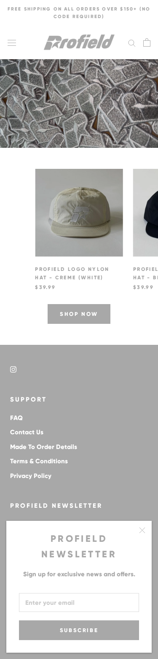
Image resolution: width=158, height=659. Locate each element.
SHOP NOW (79, 314)
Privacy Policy (30, 476)
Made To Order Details (43, 447)
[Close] (142, 530)
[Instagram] (13, 369)
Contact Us (26, 432)
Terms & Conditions (39, 461)
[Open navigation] (12, 42)
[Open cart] (146, 42)
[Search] (132, 42)
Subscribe (79, 630)
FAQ (16, 418)
